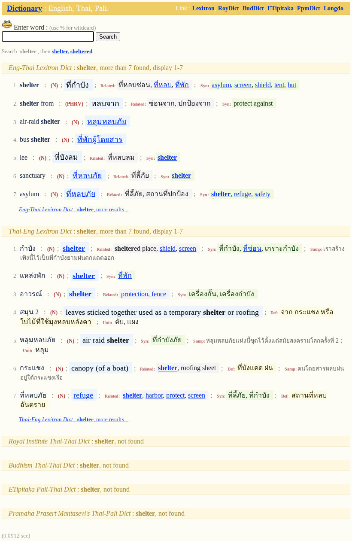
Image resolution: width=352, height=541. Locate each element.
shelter (60, 52)
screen (243, 84)
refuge (242, 194)
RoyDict (228, 8)
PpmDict (308, 8)
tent (279, 84)
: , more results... (73, 210)
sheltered (81, 52)
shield (263, 84)
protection (134, 294)
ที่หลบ (163, 84)
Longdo (333, 8)
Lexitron (203, 8)
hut (292, 84)
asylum (221, 84)
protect (175, 395)
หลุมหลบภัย (106, 121)
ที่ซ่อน (252, 248)
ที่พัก (182, 84)
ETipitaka (280, 8)
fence (159, 294)
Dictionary (24, 8)
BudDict (253, 8)
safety (262, 194)
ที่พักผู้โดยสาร (99, 139)
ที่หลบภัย (87, 175)
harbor (154, 395)
